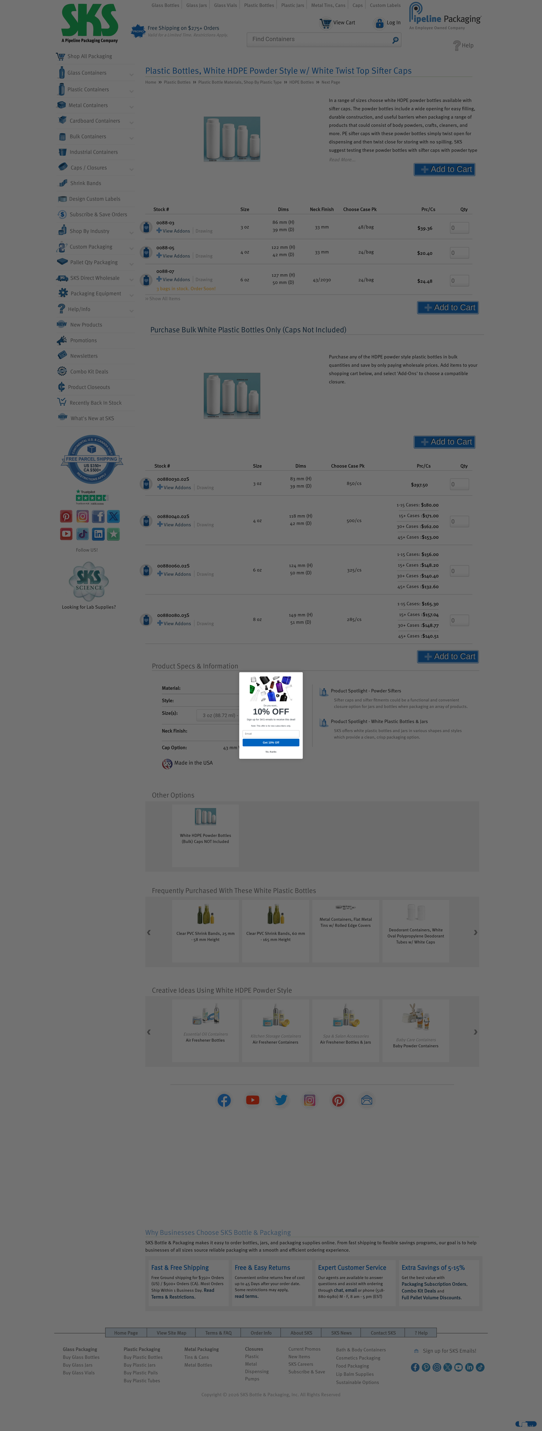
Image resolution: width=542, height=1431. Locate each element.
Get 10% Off (271, 742)
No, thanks (271, 752)
